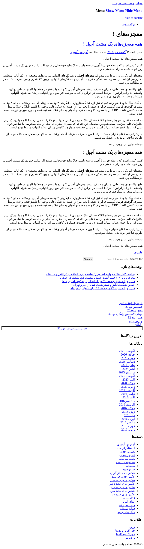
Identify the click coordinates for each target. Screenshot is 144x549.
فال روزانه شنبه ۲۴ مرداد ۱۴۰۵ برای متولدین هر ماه (102, 288)
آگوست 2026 (127, 351)
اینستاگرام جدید (125, 448)
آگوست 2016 (127, 404)
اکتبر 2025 (128, 368)
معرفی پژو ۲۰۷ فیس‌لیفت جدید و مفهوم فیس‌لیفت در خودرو (97, 277)
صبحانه (130, 465)
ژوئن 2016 (128, 411)
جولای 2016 (128, 408)
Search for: (136, 259)
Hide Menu (133, 11)
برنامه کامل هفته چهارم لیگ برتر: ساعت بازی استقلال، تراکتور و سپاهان (90, 274)
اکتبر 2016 (128, 397)
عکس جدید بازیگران (122, 473)
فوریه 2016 (128, 426)
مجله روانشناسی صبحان (127, 3)
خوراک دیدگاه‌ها (125, 534)
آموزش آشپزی (79, 52)
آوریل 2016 (128, 418)
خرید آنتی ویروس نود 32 (72, 328)
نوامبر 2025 (128, 365)
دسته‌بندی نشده (125, 462)
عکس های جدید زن (123, 487)
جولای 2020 (128, 383)
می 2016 (129, 415)
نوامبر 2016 (128, 393)
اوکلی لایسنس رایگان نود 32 (125, 313)
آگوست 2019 (127, 390)
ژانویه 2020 (128, 386)
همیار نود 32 (135, 317)
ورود (132, 527)
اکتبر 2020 (128, 379)
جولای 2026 (128, 354)
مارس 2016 (127, 422)
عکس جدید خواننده (123, 476)
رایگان (138, 324)
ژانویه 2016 (128, 429)
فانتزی (138, 252)
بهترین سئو (135, 321)
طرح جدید (129, 469)
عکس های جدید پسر (122, 480)
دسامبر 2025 (127, 361)
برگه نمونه (128, 24)
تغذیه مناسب (127, 458)
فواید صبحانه (127, 508)
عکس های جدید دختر (122, 483)
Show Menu (115, 11)
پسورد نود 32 (134, 310)
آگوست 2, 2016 (116, 52)
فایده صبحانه (127, 505)
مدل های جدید (126, 512)
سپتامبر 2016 (127, 401)
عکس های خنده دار (123, 494)
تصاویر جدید (127, 451)
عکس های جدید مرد (122, 490)
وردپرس (129, 537)
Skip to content (133, 17)
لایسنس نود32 (133, 306)
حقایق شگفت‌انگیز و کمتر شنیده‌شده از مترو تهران (104, 284)
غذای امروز (128, 501)
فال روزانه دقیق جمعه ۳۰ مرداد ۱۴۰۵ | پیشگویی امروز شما (98, 281)
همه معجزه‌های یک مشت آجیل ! (112, 44)
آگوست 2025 (127, 376)
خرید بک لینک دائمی (130, 303)
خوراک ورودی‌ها (125, 530)
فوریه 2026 (128, 358)
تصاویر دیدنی (127, 455)
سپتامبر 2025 (127, 372)
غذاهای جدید (127, 498)
